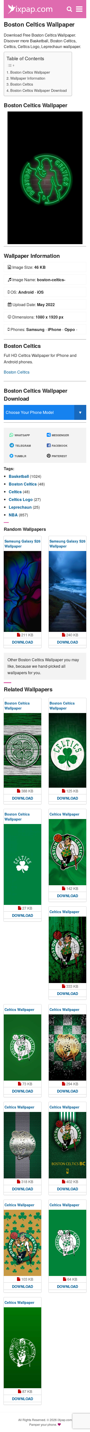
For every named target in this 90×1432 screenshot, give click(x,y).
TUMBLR (20, 456)
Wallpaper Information (27, 78)
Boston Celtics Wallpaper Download (38, 90)
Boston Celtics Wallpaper (30, 72)
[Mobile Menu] (79, 9)
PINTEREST (59, 456)
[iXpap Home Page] (30, 8)
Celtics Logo (21, 499)
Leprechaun (21, 507)
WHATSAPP (22, 435)
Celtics (16, 492)
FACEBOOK (59, 445)
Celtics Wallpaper (64, 814)
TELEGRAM (22, 445)
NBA (14, 515)
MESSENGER (60, 435)
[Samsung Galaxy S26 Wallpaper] (22, 591)
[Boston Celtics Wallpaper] (45, 177)
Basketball (19, 476)
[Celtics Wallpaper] (67, 852)
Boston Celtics (21, 84)
